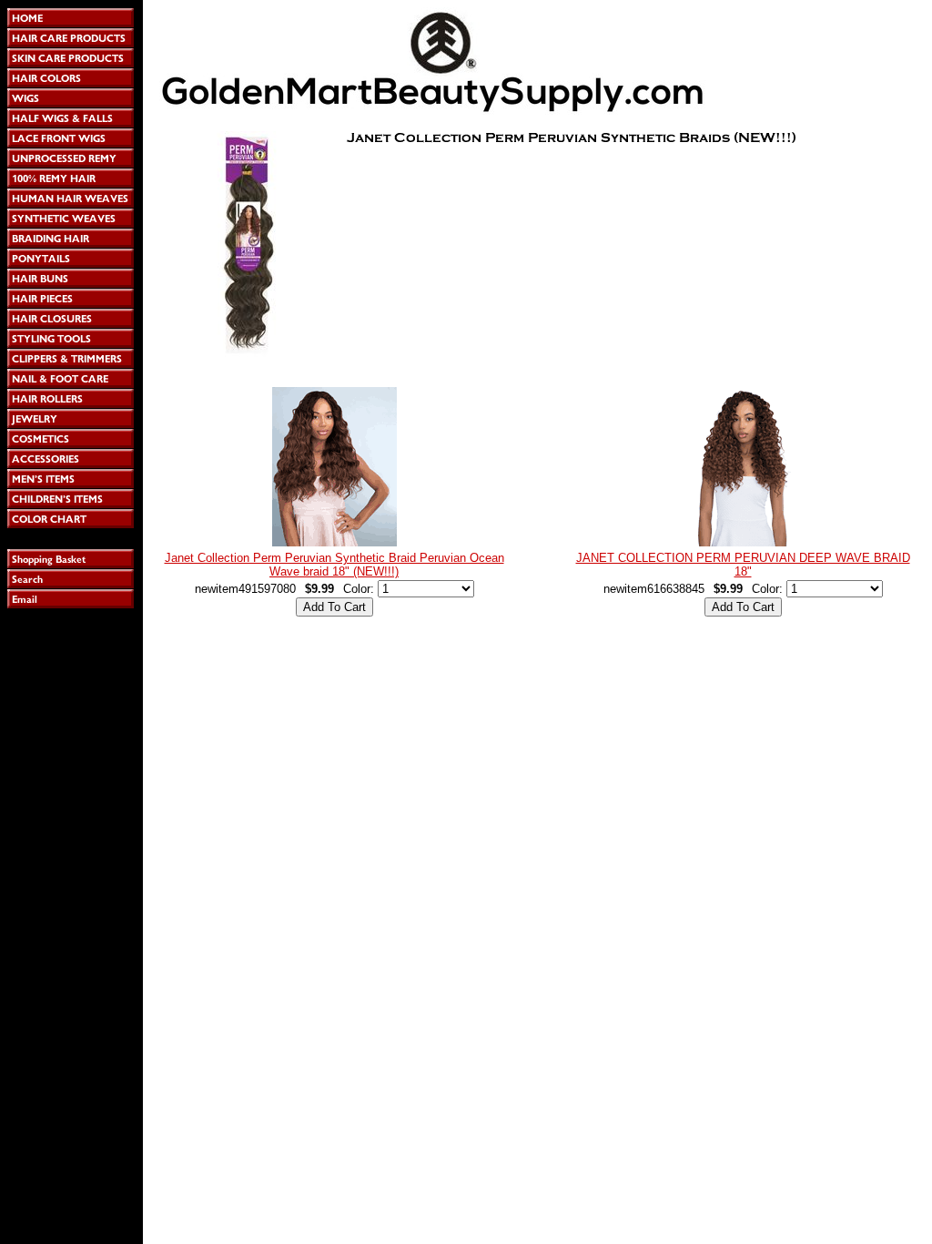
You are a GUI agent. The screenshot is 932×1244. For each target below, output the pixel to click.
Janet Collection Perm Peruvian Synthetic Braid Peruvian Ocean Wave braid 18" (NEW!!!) (334, 564)
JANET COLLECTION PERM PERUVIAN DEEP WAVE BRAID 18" (743, 564)
